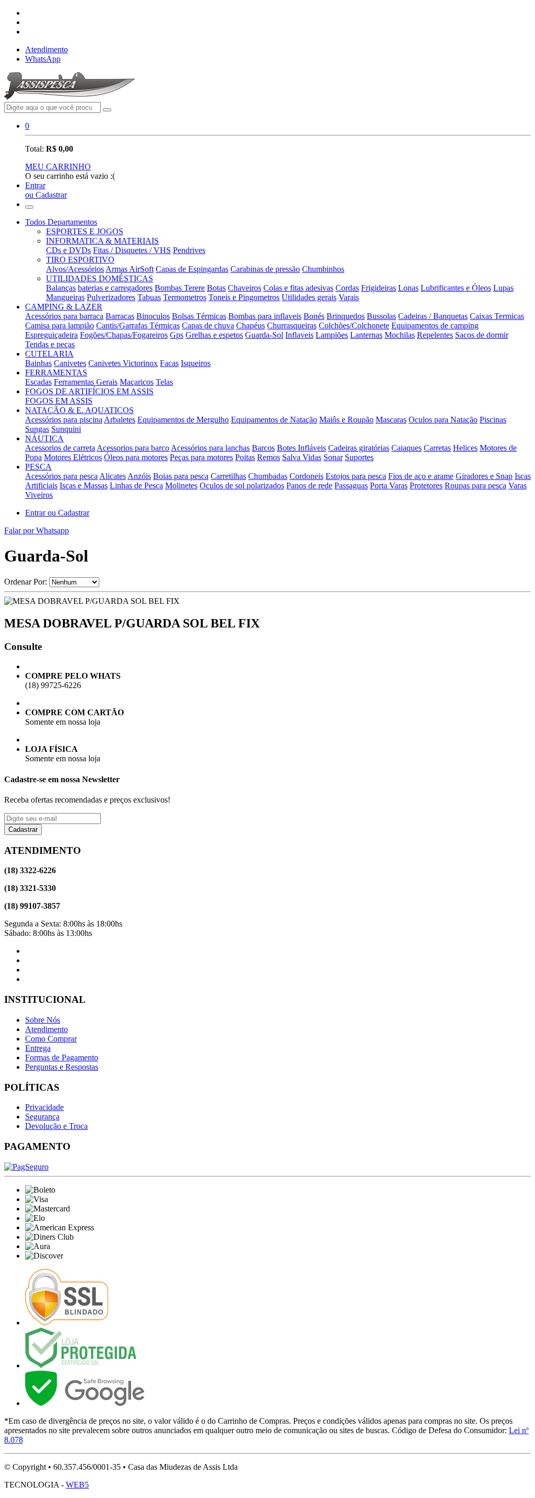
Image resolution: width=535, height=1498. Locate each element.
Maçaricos (137, 382)
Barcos (263, 447)
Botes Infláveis (301, 447)
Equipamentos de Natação (274, 419)
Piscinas (493, 419)
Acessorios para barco (133, 447)
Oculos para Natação (443, 419)
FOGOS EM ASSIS (58, 400)
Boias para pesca (180, 476)
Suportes (359, 457)
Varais (349, 297)
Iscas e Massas (84, 485)
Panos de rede (309, 485)
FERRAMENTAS (56, 372)
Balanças (61, 287)
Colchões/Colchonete (354, 325)
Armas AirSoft (130, 269)
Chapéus (250, 325)
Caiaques (406, 447)
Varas (517, 485)
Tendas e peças (50, 344)
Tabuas (149, 297)
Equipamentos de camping (435, 325)
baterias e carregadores (115, 287)
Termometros (184, 297)
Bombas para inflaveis (264, 316)
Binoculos (153, 316)
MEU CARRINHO (58, 166)
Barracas (120, 316)
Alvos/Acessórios (75, 269)
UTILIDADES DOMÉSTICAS (99, 278)
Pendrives (189, 250)
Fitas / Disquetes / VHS (132, 250)
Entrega (38, 1048)
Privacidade (44, 1107)
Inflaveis (299, 334)
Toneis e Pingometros (244, 297)
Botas (216, 287)
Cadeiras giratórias (358, 447)
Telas (164, 382)
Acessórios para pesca (61, 476)
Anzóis (139, 476)
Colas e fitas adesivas (298, 287)
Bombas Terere (180, 287)
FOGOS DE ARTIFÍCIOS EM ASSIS (89, 391)
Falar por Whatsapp (36, 530)
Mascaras (391, 419)
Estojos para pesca (355, 476)
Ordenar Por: (25, 581)
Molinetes (181, 485)
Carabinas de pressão (265, 269)
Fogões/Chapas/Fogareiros (124, 334)
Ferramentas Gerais (86, 382)
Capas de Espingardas (192, 269)
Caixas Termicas (497, 316)
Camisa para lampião (59, 325)
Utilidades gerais (309, 297)
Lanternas (366, 334)
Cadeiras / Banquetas (433, 316)
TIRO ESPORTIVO (80, 259)
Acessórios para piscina (63, 419)
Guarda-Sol (264, 334)
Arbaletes (119, 419)
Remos (268, 457)
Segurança (42, 1116)
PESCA (38, 466)
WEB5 (77, 1484)
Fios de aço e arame (420, 476)
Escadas (38, 382)
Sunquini (66, 429)
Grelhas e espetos (214, 334)
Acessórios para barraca (64, 316)
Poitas (245, 457)
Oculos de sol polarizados (242, 485)
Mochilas (400, 334)
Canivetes (70, 363)
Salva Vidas (301, 457)
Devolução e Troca (56, 1126)
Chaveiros (244, 287)
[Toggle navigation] (29, 207)
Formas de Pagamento (61, 1057)
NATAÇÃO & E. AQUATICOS (79, 410)
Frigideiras (378, 287)
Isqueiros (196, 363)
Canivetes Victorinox (123, 363)
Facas (169, 363)
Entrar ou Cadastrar (57, 512)
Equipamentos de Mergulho (183, 419)
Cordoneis (306, 476)
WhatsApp (43, 58)
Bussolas (381, 316)
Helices (465, 447)
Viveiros (39, 494)
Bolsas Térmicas (199, 316)
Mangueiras (65, 297)
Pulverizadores (111, 297)
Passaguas (351, 485)
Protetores (426, 485)
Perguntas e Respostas (61, 1066)
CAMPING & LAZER (63, 306)
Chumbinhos (323, 269)
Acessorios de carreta (60, 447)
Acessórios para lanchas (210, 447)
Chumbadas (267, 476)
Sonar (333, 457)
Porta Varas (389, 485)
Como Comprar (51, 1038)
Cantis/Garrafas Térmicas (138, 325)
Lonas (408, 287)
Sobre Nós (42, 1019)
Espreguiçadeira (51, 334)
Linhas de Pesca (136, 485)
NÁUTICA (44, 438)
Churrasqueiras (292, 325)
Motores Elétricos (73, 457)
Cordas (347, 287)
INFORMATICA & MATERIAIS (102, 240)
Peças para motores (201, 457)
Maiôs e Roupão (346, 419)
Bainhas (38, 363)
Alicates (112, 476)
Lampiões (332, 334)
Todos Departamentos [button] (61, 222)
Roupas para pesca (475, 485)
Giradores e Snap (484, 476)
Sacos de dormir (481, 334)
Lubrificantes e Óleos (456, 287)
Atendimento (46, 49)
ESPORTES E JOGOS (84, 231)
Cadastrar (23, 829)
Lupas (503, 287)
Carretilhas (228, 476)
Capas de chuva (208, 325)
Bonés (314, 316)
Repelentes (435, 334)
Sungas (37, 429)
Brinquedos (346, 316)
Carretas (437, 447)
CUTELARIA (49, 353)
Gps (176, 334)
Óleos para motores (136, 457)
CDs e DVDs (68, 250)
